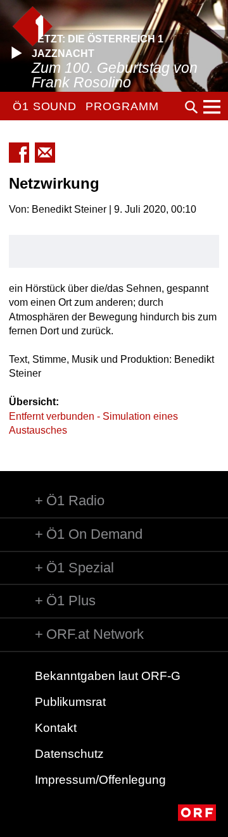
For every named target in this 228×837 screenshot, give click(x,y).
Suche (191, 107)
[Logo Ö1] (33, 26)
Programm (122, 106)
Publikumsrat (70, 701)
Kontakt (56, 727)
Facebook (19, 152)
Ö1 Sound (45, 106)
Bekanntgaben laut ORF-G (107, 676)
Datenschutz (69, 753)
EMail (45, 152)
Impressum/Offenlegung (100, 779)
